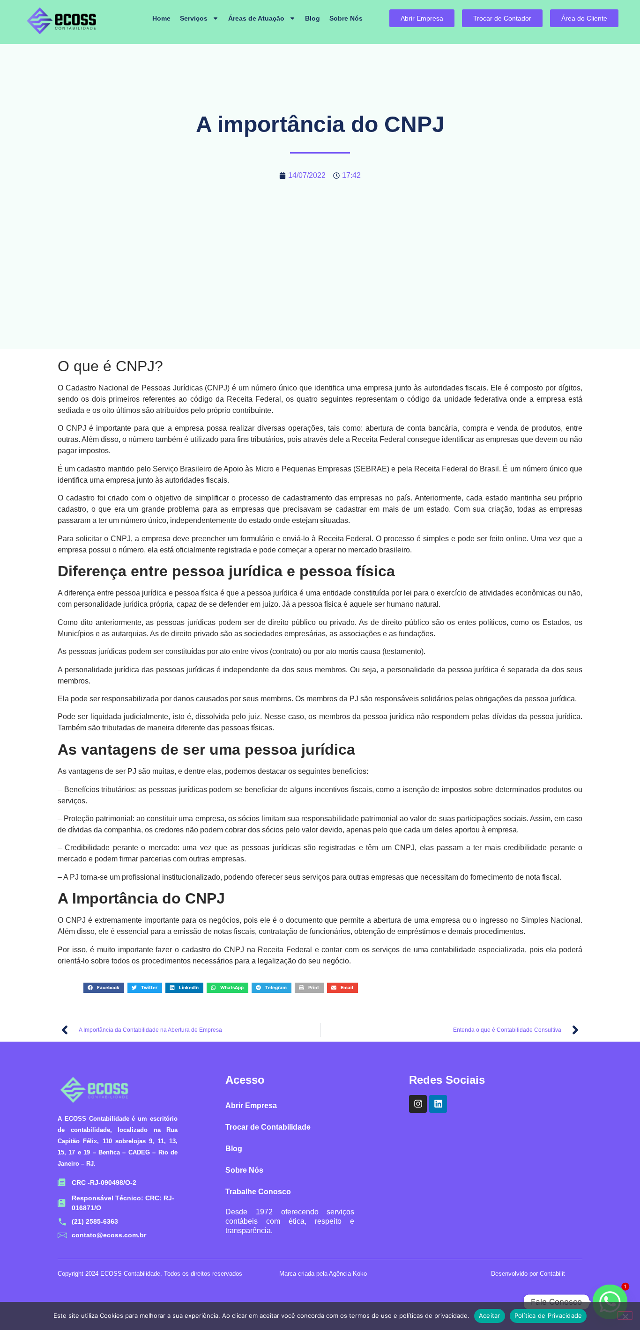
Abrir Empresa (251, 1106)
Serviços (194, 18)
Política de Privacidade (548, 1315)
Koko (360, 1273)
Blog (312, 18)
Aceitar (489, 1315)
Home (161, 18)
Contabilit (552, 1273)
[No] (625, 1315)
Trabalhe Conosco (258, 1192)
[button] (103, 987)
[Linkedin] (438, 1104)
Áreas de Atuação (256, 18)
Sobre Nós (346, 18)
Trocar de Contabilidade (268, 1127)
